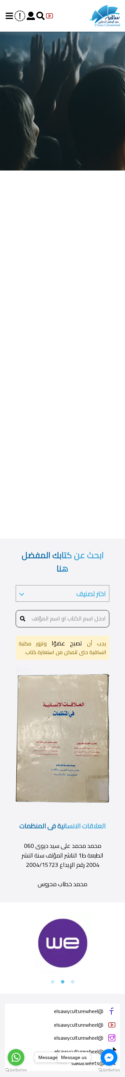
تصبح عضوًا (64, 643)
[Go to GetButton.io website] (16, 1070)
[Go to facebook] (109, 1057)
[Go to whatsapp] (16, 1057)
